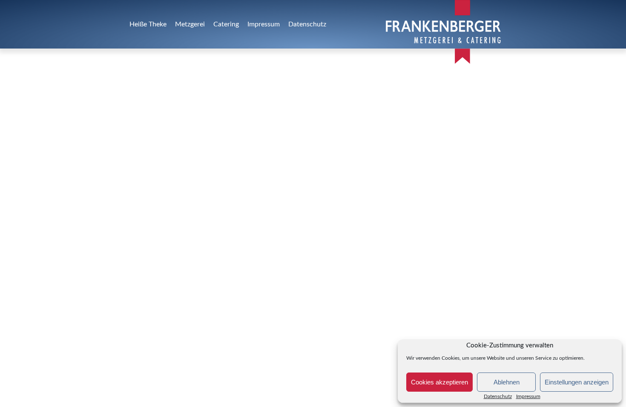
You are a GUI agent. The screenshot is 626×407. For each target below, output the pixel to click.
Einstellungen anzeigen (577, 382)
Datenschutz (498, 396)
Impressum (263, 24)
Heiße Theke (148, 24)
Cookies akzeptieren (439, 382)
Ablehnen (507, 382)
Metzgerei (190, 24)
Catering (226, 24)
